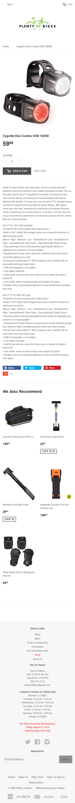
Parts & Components (37, 642)
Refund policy (36, 782)
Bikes (37, 638)
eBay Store (37, 777)
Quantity (7, 155)
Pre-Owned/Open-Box (37, 651)
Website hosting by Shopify (50, 788)
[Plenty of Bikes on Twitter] (28, 743)
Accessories (37, 647)
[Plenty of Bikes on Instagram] (47, 743)
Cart (70, 4)
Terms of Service (56, 777)
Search (11, 777)
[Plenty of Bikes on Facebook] (37, 743)
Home (6, 46)
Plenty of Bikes (24, 788)
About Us (37, 659)
